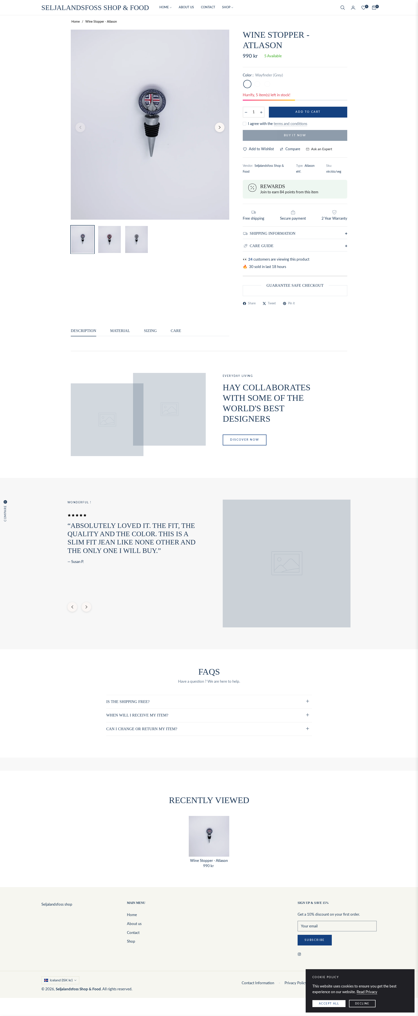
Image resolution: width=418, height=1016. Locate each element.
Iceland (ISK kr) (61, 980)
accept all (329, 1003)
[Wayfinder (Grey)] (247, 84)
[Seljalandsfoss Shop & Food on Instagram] (300, 954)
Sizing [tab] (150, 331)
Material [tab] (120, 331)
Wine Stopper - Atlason (209, 861)
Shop (131, 941)
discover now (244, 439)
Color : (263, 75)
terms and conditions (290, 124)
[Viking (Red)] (267, 84)
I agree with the (277, 124)
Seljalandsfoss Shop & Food (78, 989)
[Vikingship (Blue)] (257, 84)
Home (75, 21)
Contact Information (258, 983)
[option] (150, 125)
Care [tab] (176, 331)
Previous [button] (80, 127)
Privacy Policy (296, 983)
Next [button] (219, 127)
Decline (362, 1003)
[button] (342, 7)
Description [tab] (83, 331)
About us (134, 924)
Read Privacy (367, 992)
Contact (133, 933)
